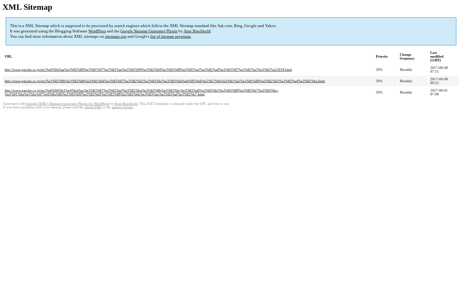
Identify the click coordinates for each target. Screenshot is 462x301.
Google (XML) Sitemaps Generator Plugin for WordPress (67, 103)
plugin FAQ (93, 107)
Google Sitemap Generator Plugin (149, 31)
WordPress (97, 31)
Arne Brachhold (197, 31)
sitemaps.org (115, 36)
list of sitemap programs (170, 36)
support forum (122, 107)
